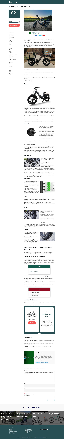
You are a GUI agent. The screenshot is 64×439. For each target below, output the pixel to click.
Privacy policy (11, 432)
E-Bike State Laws (27, 432)
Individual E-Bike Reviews (28, 429)
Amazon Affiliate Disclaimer (13, 431)
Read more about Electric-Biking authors (41, 362)
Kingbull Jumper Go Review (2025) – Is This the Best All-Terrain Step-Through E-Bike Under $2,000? (7, 416)
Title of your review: (27, 395)
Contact (10, 430)
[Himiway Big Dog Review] (38, 20)
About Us (10, 429)
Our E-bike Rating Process (13, 433)
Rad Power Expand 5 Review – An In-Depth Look (39, 415)
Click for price (14, 25)
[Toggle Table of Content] (31, 81)
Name (25, 383)
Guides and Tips (27, 431)
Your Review (26, 370)
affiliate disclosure (40, 437)
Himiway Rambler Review (54, 414)
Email (25, 388)
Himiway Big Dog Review (19, 6)
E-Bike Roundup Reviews (28, 430)
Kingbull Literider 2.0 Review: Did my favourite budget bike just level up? (24, 415)
